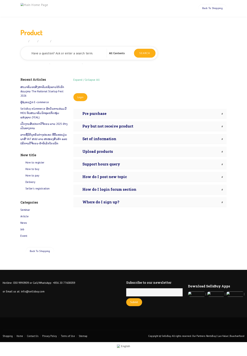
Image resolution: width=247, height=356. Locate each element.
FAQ (33, 41)
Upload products (97, 151)
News (23, 223)
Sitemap (83, 336)
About (76, 8)
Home (64, 8)
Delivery (30, 182)
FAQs (109, 8)
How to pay (32, 175)
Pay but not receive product (107, 126)
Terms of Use (68, 336)
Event (23, 236)
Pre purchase (94, 113)
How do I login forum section (109, 189)
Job (22, 229)
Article (24, 216)
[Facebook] (111, 325)
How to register (34, 162)
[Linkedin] (136, 325)
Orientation (93, 8)
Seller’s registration (37, 188)
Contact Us (33, 336)
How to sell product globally (67, 62)
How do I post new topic (104, 176)
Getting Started (42, 62)
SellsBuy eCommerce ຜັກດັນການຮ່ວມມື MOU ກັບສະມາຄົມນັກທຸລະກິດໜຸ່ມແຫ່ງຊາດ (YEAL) (43, 113)
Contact (171, 8)
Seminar (25, 210)
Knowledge (126, 8)
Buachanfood (237, 336)
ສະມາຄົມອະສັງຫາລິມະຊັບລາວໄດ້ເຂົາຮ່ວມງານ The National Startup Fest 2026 (42, 91)
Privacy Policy (49, 336)
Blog (141, 8)
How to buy (32, 169)
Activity (155, 8)
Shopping (8, 336)
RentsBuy (211, 336)
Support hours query (101, 164)
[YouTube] (123, 325)
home (23, 41)
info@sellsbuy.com (32, 291)
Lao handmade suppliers (97, 62)
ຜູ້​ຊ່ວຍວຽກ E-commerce (34, 102)
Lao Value (223, 336)
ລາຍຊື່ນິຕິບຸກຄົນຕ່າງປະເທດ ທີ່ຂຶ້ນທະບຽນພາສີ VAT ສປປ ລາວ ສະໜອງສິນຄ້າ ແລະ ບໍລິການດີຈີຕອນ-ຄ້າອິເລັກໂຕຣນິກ (43, 139)
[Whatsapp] (149, 325)
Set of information (99, 138)
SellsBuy (166, 336)
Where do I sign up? (100, 202)
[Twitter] (98, 325)
